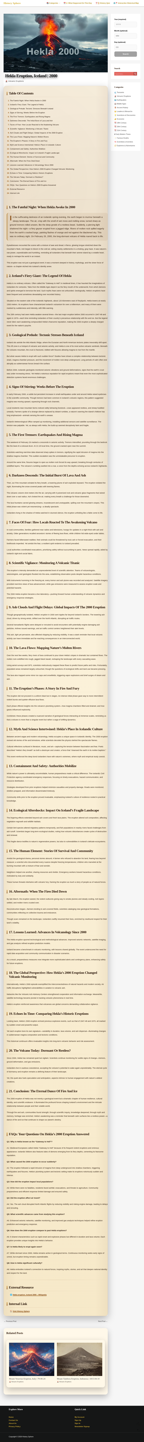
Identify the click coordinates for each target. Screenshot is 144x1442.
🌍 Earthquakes (120, 100)
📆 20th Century (120, 127)
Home (11, 1417)
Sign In (77, 1423)
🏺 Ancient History (121, 107)
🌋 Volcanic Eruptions (14, 81)
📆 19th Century (120, 123)
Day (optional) (119, 42)
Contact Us (13, 1420)
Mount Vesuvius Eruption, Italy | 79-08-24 (27, 1379)
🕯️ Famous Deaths (121, 138)
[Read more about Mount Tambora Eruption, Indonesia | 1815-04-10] (79, 1359)
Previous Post (10, 1321)
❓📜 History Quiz (102, 3)
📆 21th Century (120, 130)
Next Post (103, 1321)
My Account (79, 1417)
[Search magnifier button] (135, 74)
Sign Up (78, 1420)
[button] (59, 3)
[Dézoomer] (138, 1431)
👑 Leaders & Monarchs (123, 111)
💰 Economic (119, 119)
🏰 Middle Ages (120, 104)
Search (126, 54)
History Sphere (12, 3)
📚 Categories (52, 3)
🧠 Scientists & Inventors (123, 142)
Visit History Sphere (21, 1311)
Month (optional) (120, 31)
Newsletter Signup (82, 1426)
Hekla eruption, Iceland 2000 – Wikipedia (30, 1295)
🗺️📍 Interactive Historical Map (126, 3)
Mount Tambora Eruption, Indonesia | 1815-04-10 (78, 1379)
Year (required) (120, 19)
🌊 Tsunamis (119, 92)
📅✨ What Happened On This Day (78, 3)
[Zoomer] (138, 1424)
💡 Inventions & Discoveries (124, 115)
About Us (13, 1423)
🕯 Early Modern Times (122, 134)
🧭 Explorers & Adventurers (124, 146)
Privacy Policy (14, 1426)
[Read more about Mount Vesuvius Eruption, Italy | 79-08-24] (31, 1359)
